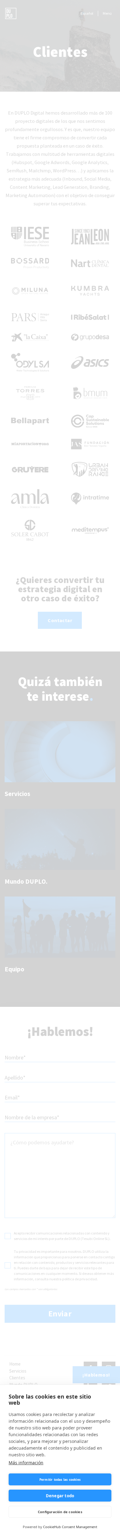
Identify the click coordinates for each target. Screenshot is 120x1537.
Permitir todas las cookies (60, 1479)
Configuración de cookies (60, 1511)
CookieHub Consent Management (70, 1526)
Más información (26, 1462)
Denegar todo (60, 1495)
